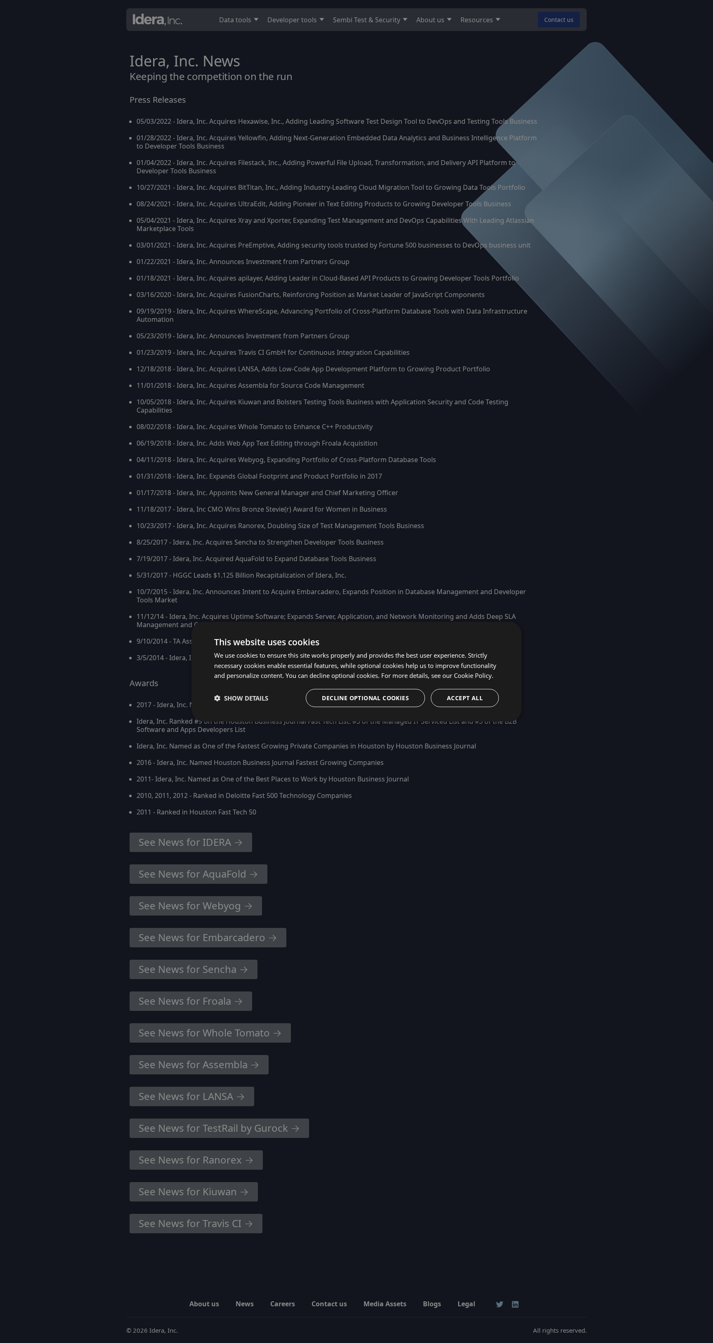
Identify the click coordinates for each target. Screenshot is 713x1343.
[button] (241, 698)
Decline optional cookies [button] (365, 698)
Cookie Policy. (473, 675)
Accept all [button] (465, 698)
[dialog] (356, 671)
